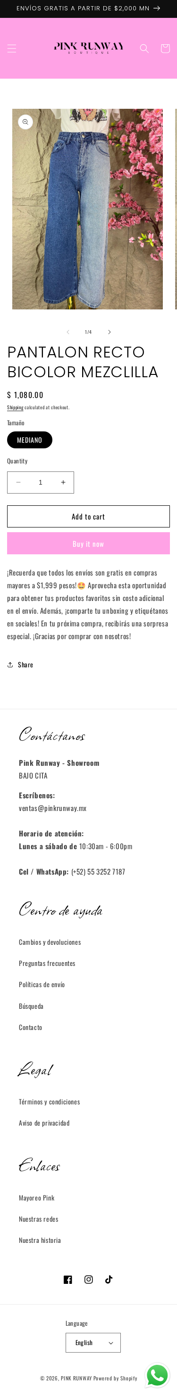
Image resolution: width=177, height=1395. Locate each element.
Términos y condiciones (49, 1101)
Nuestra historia (40, 1240)
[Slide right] (109, 332)
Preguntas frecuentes (47, 963)
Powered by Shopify (115, 1378)
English (84, 1342)
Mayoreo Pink (36, 1197)
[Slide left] (68, 332)
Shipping (15, 407)
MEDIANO (29, 440)
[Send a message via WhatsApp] (157, 1375)
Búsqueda (31, 1006)
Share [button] (26, 664)
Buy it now (88, 543)
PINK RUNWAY (76, 1378)
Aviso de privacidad (44, 1122)
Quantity (17, 460)
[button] (11, 48)
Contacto (30, 1027)
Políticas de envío (42, 984)
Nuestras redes (38, 1219)
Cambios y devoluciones (50, 942)
